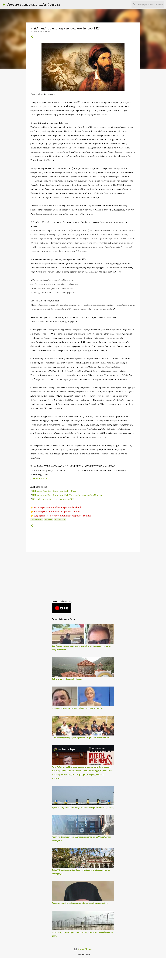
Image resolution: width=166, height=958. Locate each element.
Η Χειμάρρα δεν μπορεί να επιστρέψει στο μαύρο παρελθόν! (77, 708)
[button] (32, 37)
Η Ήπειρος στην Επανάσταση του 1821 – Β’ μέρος (55, 491)
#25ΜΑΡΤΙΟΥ (37, 519)
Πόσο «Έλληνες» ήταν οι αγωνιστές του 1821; (53, 499)
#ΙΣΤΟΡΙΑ (48, 519)
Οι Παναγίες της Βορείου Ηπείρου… (67, 679)
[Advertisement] (83, 574)
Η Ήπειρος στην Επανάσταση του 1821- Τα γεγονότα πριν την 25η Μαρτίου (67, 495)
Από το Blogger (84, 949)
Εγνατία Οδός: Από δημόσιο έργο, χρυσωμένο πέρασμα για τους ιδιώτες (82, 808)
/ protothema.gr (38, 478)
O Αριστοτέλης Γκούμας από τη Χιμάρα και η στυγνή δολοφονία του (81, 738)
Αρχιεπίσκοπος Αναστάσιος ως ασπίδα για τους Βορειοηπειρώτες (80, 903)
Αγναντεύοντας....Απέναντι (33, 4)
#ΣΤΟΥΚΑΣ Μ (60, 519)
